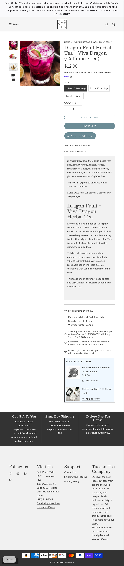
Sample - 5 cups (73, 96)
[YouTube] (10, 480)
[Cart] (113, 24)
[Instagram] (18, 473)
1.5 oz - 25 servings (75, 88)
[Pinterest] (25, 473)
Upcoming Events (46, 507)
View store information (80, 324)
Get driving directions (48, 503)
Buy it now (89, 126)
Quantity (70, 102)
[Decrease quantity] (67, 108)
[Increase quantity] (79, 108)
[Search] (106, 24)
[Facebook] (10, 473)
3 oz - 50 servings (99, 88)
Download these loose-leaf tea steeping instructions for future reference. (89, 343)
